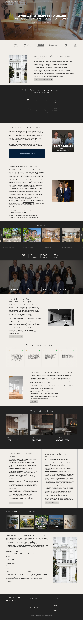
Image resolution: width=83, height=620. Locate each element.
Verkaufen (50, 1)
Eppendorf (63, 67)
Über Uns (58, 1)
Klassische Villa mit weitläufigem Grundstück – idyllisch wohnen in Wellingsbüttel (30, 245)
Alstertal (11, 185)
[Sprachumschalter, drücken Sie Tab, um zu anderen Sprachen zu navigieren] (75, 1)
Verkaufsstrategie (46, 70)
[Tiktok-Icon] (15, 601)
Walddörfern (20, 185)
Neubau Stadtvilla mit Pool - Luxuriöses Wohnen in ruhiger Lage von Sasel (70, 245)
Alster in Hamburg (48, 65)
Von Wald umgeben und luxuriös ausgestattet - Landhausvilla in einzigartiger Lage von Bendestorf (11, 245)
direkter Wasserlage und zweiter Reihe (31, 191)
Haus (17, 553)
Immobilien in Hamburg (28, 201)
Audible (28, 144)
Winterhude (30, 179)
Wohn (70, 61)
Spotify (12, 144)
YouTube (24, 144)
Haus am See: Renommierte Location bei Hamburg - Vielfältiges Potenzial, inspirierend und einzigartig (51, 245)
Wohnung (23, 553)
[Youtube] (7, 601)
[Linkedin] (12, 601)
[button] (6, 357)
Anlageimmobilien (40, 63)
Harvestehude (51, 67)
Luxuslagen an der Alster (21, 321)
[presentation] (1, 235)
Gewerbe (39, 553)
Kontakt (70, 1)
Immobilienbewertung (53, 75)
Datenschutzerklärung (41, 574)
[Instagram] (10, 601)
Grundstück (31, 553)
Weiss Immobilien (66, 63)
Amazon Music (35, 144)
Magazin (64, 1)
